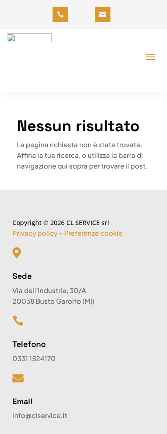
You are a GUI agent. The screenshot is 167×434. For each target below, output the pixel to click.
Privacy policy (34, 233)
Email (22, 401)
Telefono (29, 344)
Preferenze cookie (93, 233)
